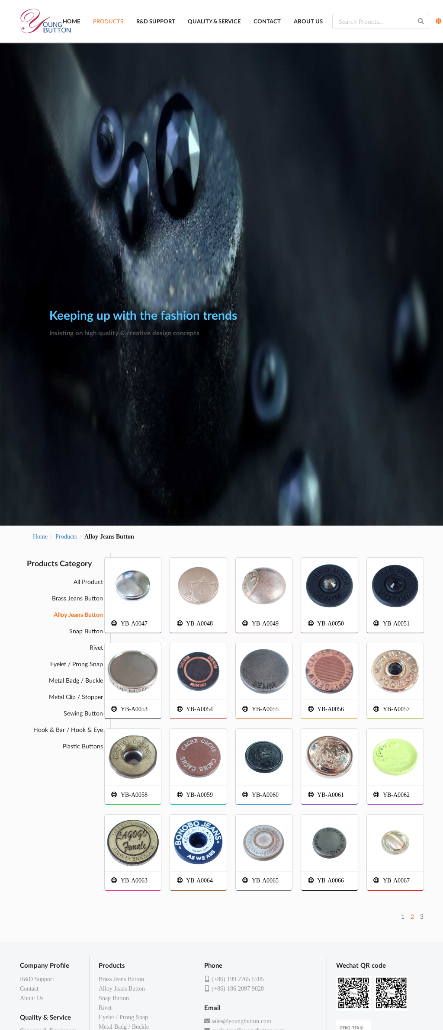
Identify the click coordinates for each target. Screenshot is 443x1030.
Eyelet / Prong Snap (76, 663)
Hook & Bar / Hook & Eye (68, 729)
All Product (88, 581)
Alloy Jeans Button (122, 988)
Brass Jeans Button (77, 598)
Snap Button (86, 631)
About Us (308, 21)
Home (71, 21)
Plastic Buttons (83, 746)
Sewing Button (83, 713)
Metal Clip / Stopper (76, 696)
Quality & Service (214, 21)
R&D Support (155, 21)
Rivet (96, 647)
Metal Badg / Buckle (76, 680)
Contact (267, 21)
